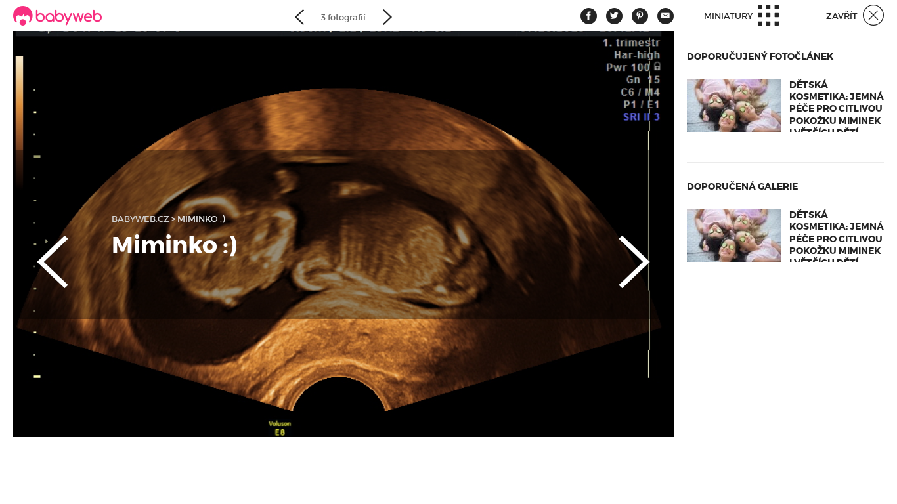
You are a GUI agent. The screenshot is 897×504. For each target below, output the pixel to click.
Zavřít (843, 16)
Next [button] (647, 250)
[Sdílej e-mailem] (665, 16)
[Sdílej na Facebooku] (588, 16)
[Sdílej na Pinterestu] (640, 16)
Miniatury (729, 16)
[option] (343, 234)
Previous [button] (39, 250)
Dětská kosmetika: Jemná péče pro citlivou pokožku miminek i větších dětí (836, 108)
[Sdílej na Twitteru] (614, 16)
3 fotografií (343, 17)
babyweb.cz (140, 218)
